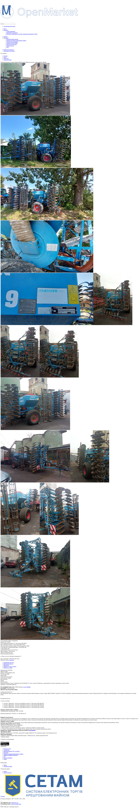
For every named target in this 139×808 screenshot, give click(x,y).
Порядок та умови (7, 667)
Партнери (5, 752)
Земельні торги (10, 45)
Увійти (5, 765)
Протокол (11, 660)
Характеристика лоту (8, 662)
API (4, 756)
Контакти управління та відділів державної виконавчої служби (21, 34)
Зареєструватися (7, 772)
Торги (4, 28)
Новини (5, 36)
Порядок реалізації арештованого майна (16, 40)
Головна (3, 796)
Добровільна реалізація (12, 41)
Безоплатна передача (11, 44)
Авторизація (6, 26)
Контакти (5, 30)
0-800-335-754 (14, 802)
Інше (7, 47)
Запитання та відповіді (12, 32)
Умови (5, 759)
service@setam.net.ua (16, 804)
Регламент (6, 38)
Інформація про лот (8, 663)
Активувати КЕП (7, 766)
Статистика (6, 750)
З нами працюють (10, 31)
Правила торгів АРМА (12, 43)
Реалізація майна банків (12, 39)
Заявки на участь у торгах (9, 666)
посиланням (32, 730)
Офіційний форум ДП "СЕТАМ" (11, 751)
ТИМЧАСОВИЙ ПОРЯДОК (10, 755)
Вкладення (6, 665)
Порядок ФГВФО (7, 758)
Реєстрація (12, 26)
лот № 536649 (26, 687)
